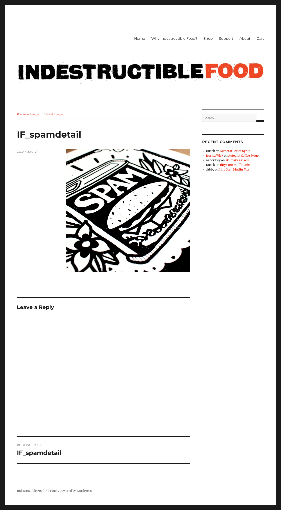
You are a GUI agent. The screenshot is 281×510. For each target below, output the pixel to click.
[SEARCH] (260, 121)
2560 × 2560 (25, 151)
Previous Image (28, 114)
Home (139, 38)
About (245, 38)
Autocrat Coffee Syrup (235, 151)
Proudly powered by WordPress (70, 491)
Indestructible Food (30, 491)
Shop (208, 38)
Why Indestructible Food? (174, 38)
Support (226, 38)
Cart (260, 38)
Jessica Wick (214, 156)
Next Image (54, 114)
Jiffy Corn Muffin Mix (235, 165)
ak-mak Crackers (237, 160)
